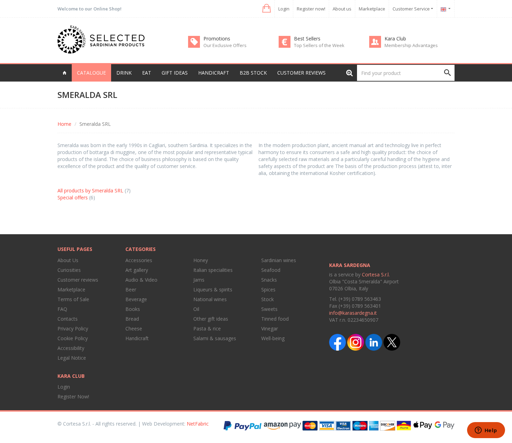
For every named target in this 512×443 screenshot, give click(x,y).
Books (132, 309)
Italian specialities (213, 270)
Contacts (67, 318)
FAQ (62, 309)
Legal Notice (71, 357)
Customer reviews (301, 72)
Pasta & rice (207, 328)
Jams (198, 279)
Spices (268, 289)
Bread (132, 318)
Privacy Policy (72, 328)
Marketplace (372, 9)
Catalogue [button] (91, 72)
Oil (196, 309)
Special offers (72, 197)
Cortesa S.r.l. (376, 274)
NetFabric (198, 423)
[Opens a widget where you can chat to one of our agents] (486, 431)
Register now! (311, 9)
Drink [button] (124, 72)
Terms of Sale (73, 299)
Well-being (273, 338)
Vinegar (269, 328)
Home (64, 124)
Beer (130, 289)
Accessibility (70, 348)
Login (283, 9)
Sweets (269, 309)
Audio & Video (141, 279)
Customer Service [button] (412, 9)
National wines (210, 299)
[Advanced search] (349, 72)
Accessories (138, 260)
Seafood (270, 270)
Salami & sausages (214, 338)
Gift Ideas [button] (175, 72)
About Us (67, 260)
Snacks (269, 279)
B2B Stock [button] (253, 72)
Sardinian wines (278, 260)
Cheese (133, 328)
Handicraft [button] (213, 72)
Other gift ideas (210, 318)
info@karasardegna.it (353, 313)
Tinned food (275, 318)
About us (342, 9)
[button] (266, 8)
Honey (200, 260)
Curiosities (69, 270)
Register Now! (73, 396)
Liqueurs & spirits (212, 289)
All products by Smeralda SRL (90, 190)
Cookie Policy (72, 338)
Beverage (136, 299)
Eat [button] (146, 72)
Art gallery (136, 270)
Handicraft (137, 338)
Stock (267, 299)
